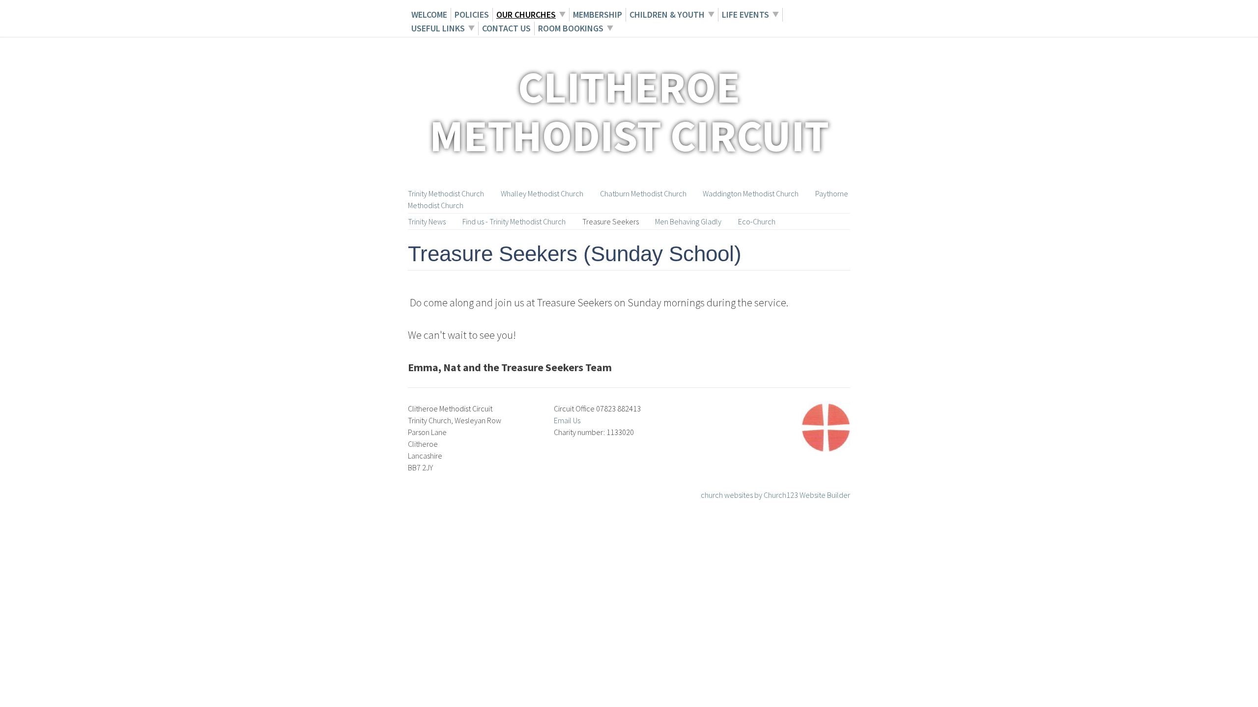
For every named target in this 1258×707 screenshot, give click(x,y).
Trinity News (427, 221)
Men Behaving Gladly (688, 221)
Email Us (567, 420)
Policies (472, 14)
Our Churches (526, 14)
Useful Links (438, 28)
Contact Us (506, 28)
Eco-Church (756, 221)
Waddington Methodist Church (751, 193)
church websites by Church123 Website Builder (775, 495)
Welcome (429, 14)
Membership (597, 14)
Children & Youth (667, 14)
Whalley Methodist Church (542, 193)
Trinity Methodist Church (446, 193)
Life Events (745, 14)
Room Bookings (570, 28)
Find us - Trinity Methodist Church (514, 221)
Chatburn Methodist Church (643, 193)
